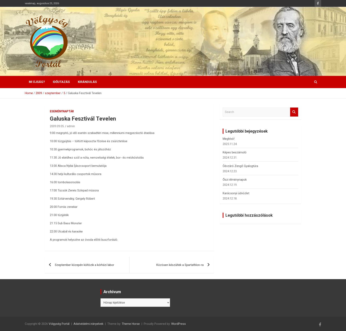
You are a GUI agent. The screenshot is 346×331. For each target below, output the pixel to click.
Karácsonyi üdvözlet (236, 193)
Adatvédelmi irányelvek (88, 324)
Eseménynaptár (62, 111)
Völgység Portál (59, 324)
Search (294, 112)
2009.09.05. (57, 126)
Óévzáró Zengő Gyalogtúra (240, 166)
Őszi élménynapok (235, 179)
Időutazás (61, 82)
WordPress (178, 324)
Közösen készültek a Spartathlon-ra (180, 265)
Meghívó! (228, 139)
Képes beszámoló (234, 152)
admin (71, 126)
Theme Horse (131, 324)
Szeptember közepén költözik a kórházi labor (84, 265)
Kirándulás (87, 82)
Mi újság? (37, 82)
